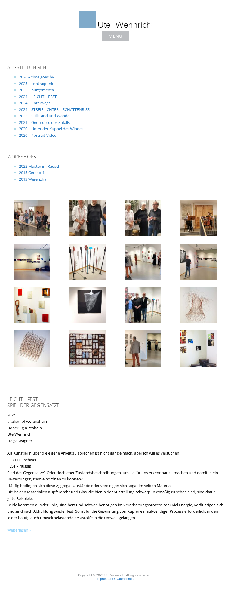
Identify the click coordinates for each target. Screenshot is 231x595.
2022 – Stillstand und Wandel (44, 115)
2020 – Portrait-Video (38, 135)
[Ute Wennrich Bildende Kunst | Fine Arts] (115, 26)
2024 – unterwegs (34, 103)
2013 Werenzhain (34, 179)
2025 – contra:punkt (37, 83)
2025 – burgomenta (36, 90)
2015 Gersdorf (31, 172)
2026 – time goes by (36, 77)
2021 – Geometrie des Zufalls (44, 122)
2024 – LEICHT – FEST (38, 96)
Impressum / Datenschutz (115, 579)
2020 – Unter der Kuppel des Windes (51, 128)
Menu (115, 36)
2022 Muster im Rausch (39, 166)
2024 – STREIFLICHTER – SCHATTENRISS (54, 109)
